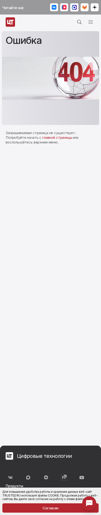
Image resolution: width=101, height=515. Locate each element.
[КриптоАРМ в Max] (74, 7)
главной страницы (57, 137)
